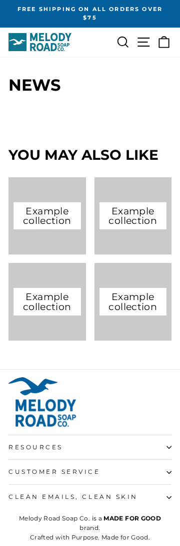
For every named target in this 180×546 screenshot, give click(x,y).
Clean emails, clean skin (73, 496)
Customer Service (54, 471)
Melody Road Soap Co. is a (90, 518)
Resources (35, 447)
